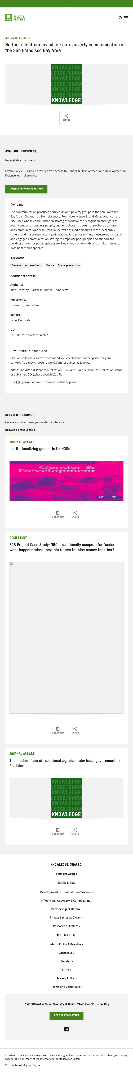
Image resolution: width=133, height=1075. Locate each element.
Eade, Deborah (20, 320)
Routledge (32, 305)
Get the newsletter (66, 1016)
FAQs (19, 382)
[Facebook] (66, 1029)
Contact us (66, 952)
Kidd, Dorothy (19, 290)
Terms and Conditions (65, 987)
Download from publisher (26, 189)
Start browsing (65, 873)
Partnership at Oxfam (65, 909)
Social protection (69, 265)
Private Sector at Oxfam (65, 917)
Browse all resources (19, 430)
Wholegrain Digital (30, 1065)
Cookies (65, 961)
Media (50, 265)
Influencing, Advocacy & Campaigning (65, 900)
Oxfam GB (16, 305)
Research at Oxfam (65, 926)
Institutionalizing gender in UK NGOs (40, 449)
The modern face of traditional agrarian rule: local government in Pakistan (65, 764)
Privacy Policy (65, 978)
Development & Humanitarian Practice (65, 892)
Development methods (27, 265)
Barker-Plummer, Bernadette (49, 290)
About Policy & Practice (65, 944)
